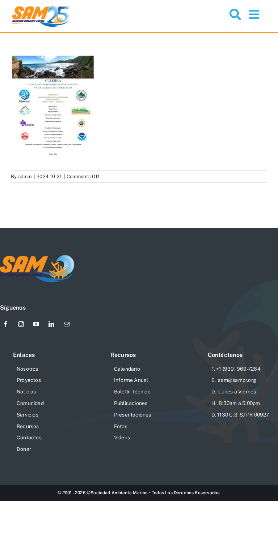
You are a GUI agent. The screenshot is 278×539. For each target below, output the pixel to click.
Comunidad (30, 403)
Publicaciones (131, 403)
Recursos (28, 426)
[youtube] (36, 324)
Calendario (127, 369)
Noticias (26, 391)
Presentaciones (132, 415)
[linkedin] (51, 324)
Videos (122, 437)
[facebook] (6, 324)
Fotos (120, 426)
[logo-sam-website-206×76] (37, 257)
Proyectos (29, 380)
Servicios (27, 415)
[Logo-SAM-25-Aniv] (41, 7)
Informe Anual (131, 380)
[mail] (66, 324)
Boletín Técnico (132, 391)
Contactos (29, 437)
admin (25, 176)
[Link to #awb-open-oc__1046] (235, 14)
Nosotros (27, 369)
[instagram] (21, 324)
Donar (24, 449)
